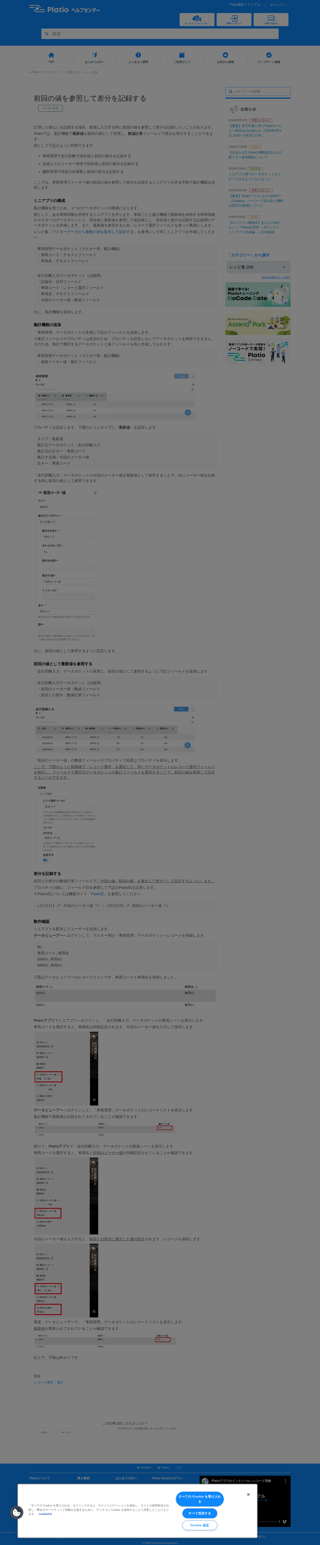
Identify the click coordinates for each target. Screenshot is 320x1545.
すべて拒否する (200, 1513)
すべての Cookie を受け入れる (200, 1499)
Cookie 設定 (199, 1525)
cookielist (45, 1514)
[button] (17, 1513)
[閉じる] (248, 1494)
